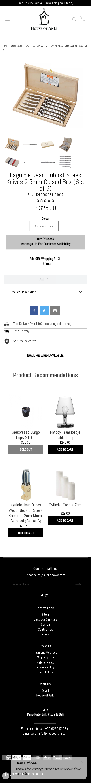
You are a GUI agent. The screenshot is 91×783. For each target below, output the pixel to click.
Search (45, 624)
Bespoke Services (45, 619)
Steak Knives (16, 45)
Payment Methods (45, 652)
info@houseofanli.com (53, 733)
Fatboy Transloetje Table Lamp (65, 434)
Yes (48, 263)
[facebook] (34, 310)
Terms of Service (45, 672)
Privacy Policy (45, 667)
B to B (45, 614)
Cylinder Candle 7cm (65, 505)
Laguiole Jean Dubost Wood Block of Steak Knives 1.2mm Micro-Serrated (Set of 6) (26, 513)
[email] (55, 310)
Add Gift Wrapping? (43, 258)
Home (5, 45)
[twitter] (44, 310)
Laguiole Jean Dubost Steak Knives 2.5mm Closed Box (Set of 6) (45, 182)
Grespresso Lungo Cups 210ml (26, 434)
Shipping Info (45, 657)
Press (45, 634)
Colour (45, 219)
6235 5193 (59, 728)
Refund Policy (45, 662)
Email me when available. (45, 355)
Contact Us (45, 629)
